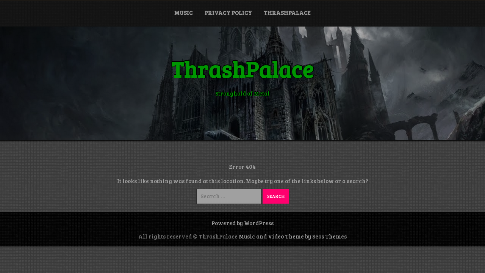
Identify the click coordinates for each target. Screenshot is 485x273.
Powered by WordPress (242, 223)
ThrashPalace (287, 12)
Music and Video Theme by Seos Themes (293, 236)
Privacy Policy (228, 12)
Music (183, 12)
